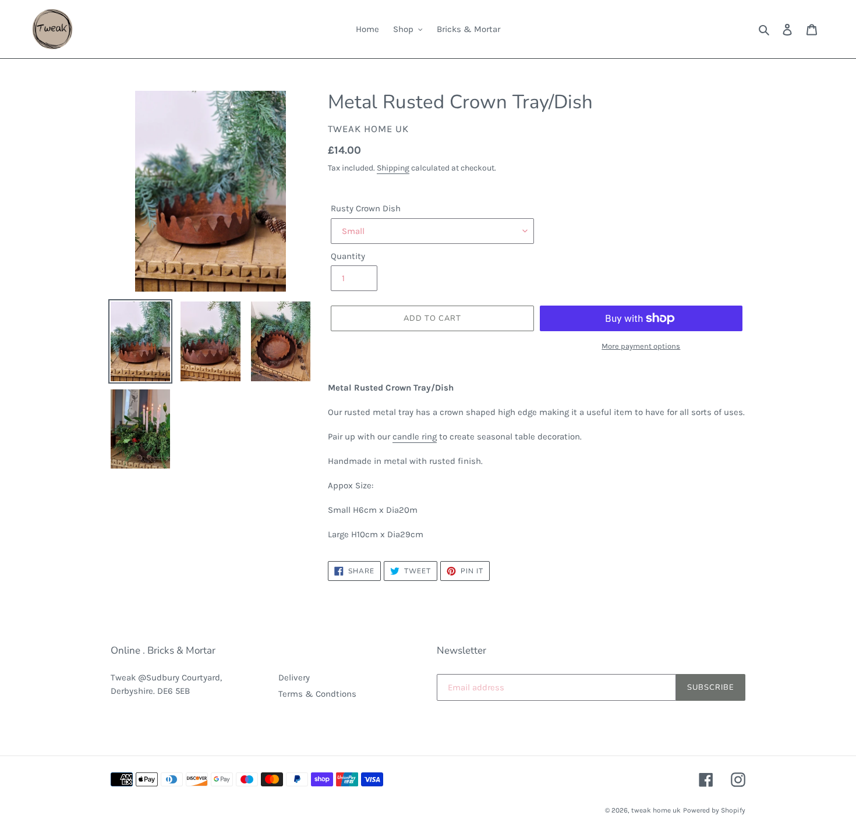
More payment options (641, 346)
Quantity (348, 256)
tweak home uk (656, 810)
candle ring (414, 436)
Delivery (294, 677)
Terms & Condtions (317, 694)
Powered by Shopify (714, 810)
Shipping (393, 168)
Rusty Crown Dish (366, 208)
